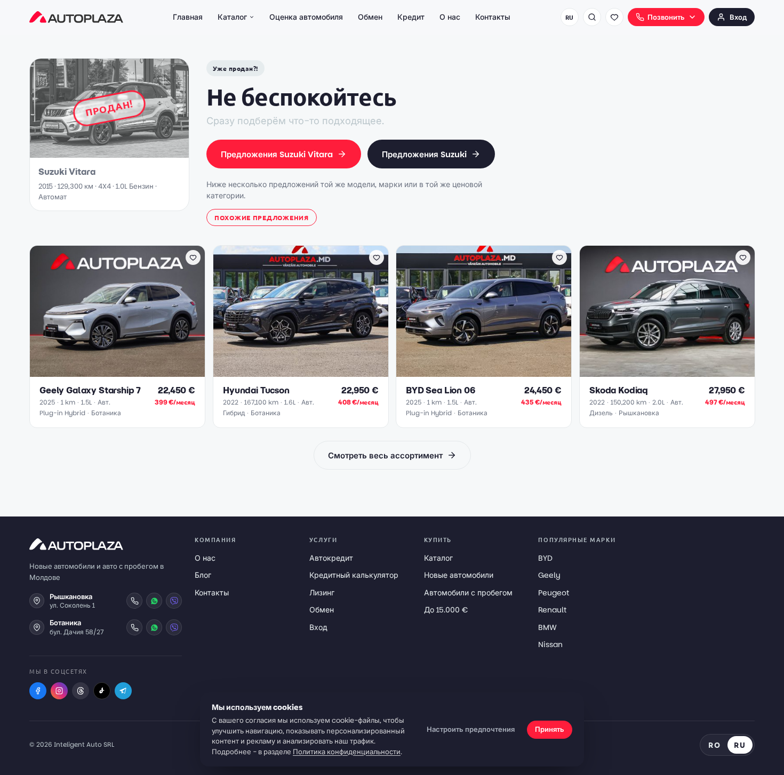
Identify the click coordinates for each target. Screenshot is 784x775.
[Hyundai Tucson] (300, 311)
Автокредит (331, 558)
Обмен (370, 17)
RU (569, 17)
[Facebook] (37, 690)
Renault (552, 609)
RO (714, 744)
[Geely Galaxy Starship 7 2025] (117, 311)
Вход (738, 17)
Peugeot (553, 592)
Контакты (492, 17)
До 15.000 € (446, 609)
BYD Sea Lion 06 (440, 390)
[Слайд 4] (125, 371)
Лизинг (321, 592)
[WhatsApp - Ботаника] (154, 627)
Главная (188, 17)
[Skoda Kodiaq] (667, 311)
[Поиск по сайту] (592, 17)
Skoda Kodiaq (618, 390)
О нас (449, 17)
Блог (203, 575)
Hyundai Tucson (256, 390)
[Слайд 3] (119, 371)
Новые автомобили (458, 575)
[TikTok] (101, 690)
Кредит (411, 17)
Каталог (232, 17)
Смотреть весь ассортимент (385, 455)
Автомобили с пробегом (468, 592)
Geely (549, 575)
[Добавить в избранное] (193, 257)
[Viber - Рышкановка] (174, 601)
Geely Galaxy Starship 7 (90, 390)
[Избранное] (614, 17)
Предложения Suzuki (424, 154)
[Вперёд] (191, 311)
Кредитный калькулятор (353, 575)
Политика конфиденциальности (347, 752)
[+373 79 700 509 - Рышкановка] (134, 601)
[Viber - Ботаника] (174, 627)
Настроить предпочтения (471, 729)
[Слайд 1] (104, 371)
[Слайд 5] (132, 371)
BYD (545, 558)
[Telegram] (123, 690)
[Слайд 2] (113, 371)
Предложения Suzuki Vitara (277, 154)
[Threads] (80, 690)
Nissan (550, 644)
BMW (547, 627)
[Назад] (43, 311)
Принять (549, 729)
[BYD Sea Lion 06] (483, 311)
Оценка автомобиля (306, 17)
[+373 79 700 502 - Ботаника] (134, 627)
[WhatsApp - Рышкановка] (154, 601)
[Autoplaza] (76, 17)
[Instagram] (59, 690)
